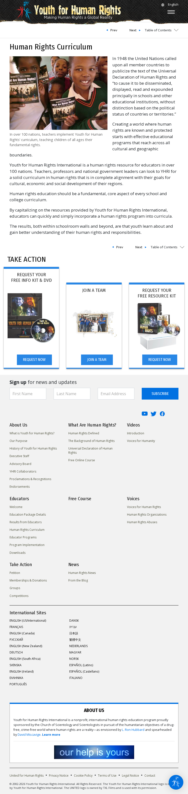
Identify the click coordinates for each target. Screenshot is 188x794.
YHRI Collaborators (23, 471)
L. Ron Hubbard (133, 730)
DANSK (74, 620)
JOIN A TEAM (96, 359)
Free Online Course (81, 460)
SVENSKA (16, 665)
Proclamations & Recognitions (30, 479)
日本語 (73, 633)
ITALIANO (75, 678)
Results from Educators (26, 522)
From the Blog (78, 580)
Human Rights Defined (83, 433)
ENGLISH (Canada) (22, 633)
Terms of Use (107, 775)
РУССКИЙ (16, 640)
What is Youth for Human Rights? (32, 433)
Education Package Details (28, 514)
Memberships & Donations (28, 580)
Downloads (17, 553)
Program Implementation (27, 545)
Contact (149, 775)
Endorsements (20, 487)
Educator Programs (23, 537)
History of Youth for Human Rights (33, 448)
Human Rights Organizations (146, 514)
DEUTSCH (16, 652)
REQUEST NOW (34, 359)
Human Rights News (82, 573)
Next (132, 30)
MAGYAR (75, 652)
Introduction (135, 433)
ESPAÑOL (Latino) (81, 665)
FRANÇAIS (16, 627)
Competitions (19, 596)
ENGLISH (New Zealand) (26, 646)
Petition (15, 573)
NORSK (74, 659)
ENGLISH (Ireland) (22, 671)
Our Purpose (18, 441)
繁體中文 (75, 640)
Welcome (16, 507)
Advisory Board (20, 464)
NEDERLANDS (78, 646)
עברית (73, 627)
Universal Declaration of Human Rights (90, 450)
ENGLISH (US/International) (28, 620)
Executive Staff (19, 456)
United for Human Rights (27, 775)
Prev (113, 30)
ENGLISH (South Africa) (25, 659)
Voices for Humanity (141, 441)
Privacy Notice (59, 775)
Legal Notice (130, 775)
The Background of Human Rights (91, 441)
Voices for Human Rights (144, 507)
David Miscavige (29, 735)
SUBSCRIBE (160, 393)
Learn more (51, 735)
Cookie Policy (83, 775)
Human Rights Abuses (142, 522)
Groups (15, 588)
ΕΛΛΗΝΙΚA (16, 678)
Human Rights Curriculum (27, 530)
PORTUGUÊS (18, 684)
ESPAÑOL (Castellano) (84, 671)
